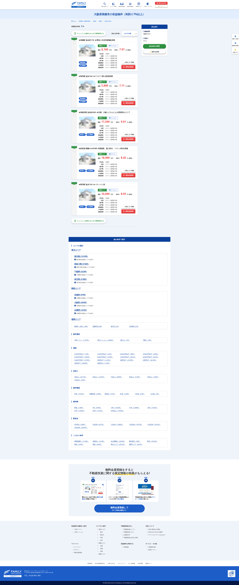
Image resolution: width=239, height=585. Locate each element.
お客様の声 (127, 535)
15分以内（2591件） (154, 424)
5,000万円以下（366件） (82, 357)
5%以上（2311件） (80, 377)
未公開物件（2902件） (118, 441)
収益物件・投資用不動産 (84, 21)
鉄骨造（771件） (110, 394)
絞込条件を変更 (154, 46)
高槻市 (100, 21)
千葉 (101, 537)
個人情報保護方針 (100, 563)
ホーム (74, 21)
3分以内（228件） (80, 424)
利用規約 (89, 563)
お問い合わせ (111, 563)
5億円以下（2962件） (81, 363)
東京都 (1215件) (81, 256)
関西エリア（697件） (136, 444)
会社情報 (140, 563)
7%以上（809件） (116, 377)
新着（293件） (97, 444)
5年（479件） (97, 407)
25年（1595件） (79, 411)
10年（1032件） (116, 407)
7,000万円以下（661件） (128, 357)
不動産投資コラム (129, 532)
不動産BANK (152, 547)
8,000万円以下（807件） (151, 357)
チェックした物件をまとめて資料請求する (90, 33)
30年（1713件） (98, 411)
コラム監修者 (131, 563)
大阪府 (94, 21)
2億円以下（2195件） (127, 360)
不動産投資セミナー (129, 529)
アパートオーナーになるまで (156, 535)
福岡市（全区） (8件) (81, 326)
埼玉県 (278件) (80, 279)
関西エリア (76, 288)
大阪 (101, 546)
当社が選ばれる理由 (154, 529)
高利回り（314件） (99, 441)
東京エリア (76, 250)
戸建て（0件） (147, 340)
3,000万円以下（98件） (127, 354)
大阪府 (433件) (80, 302)
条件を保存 (155, 52)
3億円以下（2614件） (150, 360)
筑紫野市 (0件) (97, 326)
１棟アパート (78, 529)
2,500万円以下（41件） (104, 354)
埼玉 (101, 540)
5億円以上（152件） (103, 363)
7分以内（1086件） (117, 424)
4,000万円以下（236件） (151, 354)
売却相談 (126, 547)
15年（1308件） (134, 407)
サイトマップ (121, 563)
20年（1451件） (152, 407)
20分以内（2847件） (81, 427)
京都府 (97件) (80, 294)
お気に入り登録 (129, 62)
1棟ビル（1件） (125, 340)
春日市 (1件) (115, 326)
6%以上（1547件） (99, 377)
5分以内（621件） (98, 424)
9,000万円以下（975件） (82, 360)
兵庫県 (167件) (80, 310)
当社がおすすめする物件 (155, 532)
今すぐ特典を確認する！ (119, 508)
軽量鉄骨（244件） (96, 394)
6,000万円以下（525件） (105, 357)
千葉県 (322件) (80, 271)
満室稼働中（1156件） (81, 441)
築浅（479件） (79, 444)
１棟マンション (78, 532)
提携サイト (149, 563)
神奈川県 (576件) (81, 264)
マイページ (77, 547)
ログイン (162, 6)
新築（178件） (79, 407)
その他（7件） (155, 394)
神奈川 (101, 535)
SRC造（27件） (140, 394)
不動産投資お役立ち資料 (131, 537)
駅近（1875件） (152, 441)
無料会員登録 (162, 3)
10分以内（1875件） (136, 424)
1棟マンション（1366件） (105, 340)
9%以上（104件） (153, 377)
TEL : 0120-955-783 (32, 575)
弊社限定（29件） (135, 441)
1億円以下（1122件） (104, 360)
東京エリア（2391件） (118, 444)
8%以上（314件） (135, 377)
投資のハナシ (152, 550)
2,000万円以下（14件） (82, 354)
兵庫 (101, 551)
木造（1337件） (79, 394)
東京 (101, 532)
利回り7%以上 (108, 21)
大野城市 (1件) (133, 326)
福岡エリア (76, 319)
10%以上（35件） (80, 380)
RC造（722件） (125, 394)
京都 (101, 548)
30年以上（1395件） (117, 411)
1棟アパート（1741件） (82, 340)
